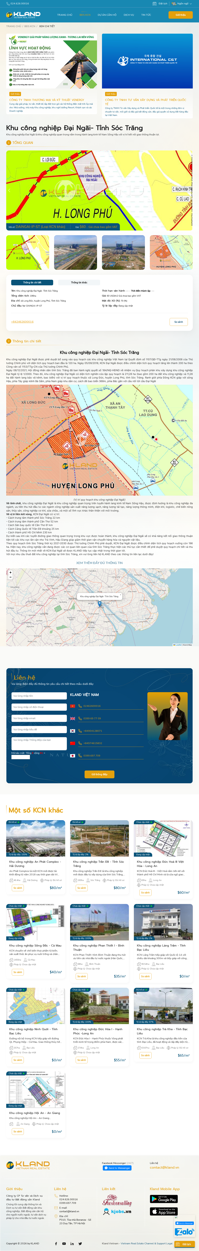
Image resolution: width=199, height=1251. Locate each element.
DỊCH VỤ (129, 15)
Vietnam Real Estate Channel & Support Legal (147, 1243)
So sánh (178, 321)
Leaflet (178, 644)
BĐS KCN (85, 15)
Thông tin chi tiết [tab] (32, 282)
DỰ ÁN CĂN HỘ (107, 15)
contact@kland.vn (164, 1167)
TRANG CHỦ (64, 15)
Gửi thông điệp (99, 774)
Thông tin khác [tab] (79, 282)
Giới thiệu (181, 15)
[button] (190, 190)
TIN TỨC (146, 15)
